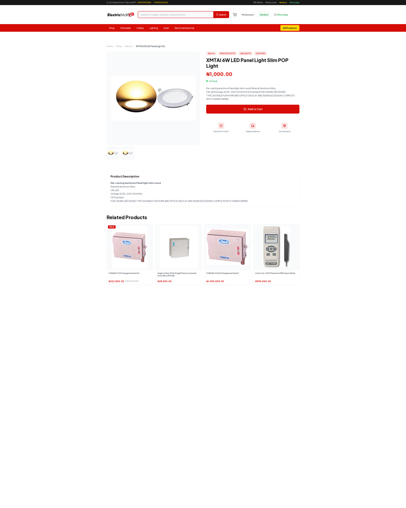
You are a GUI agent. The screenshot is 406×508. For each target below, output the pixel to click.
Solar (166, 27)
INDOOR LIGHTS (227, 53)
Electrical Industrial (184, 27)
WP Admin (258, 2)
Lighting (154, 27)
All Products (290, 27)
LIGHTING (260, 53)
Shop (112, 27)
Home (110, 46)
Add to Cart (255, 109)
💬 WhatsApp (281, 14)
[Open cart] (235, 14)
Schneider (125, 27)
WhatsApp (294, 2)
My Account (271, 2)
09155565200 (161, 2)
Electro (129, 46)
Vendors (283, 2)
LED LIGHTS (245, 53)
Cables (140, 27)
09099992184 (144, 2)
